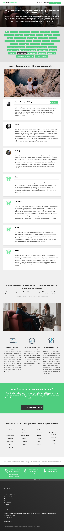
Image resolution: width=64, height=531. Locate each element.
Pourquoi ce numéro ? (41, 464)
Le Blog (40, 2)
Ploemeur (39, 432)
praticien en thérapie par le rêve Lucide (37, 47)
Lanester (25, 441)
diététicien (39, 35)
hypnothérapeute (43, 38)
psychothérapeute (42, 50)
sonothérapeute (32, 53)
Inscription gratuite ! (55, 3)
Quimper (39, 438)
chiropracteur (35, 32)
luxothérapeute (20, 41)
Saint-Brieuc (54, 430)
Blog (5, 500)
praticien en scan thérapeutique (16, 47)
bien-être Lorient (8, 517)
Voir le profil (54, 102)
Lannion (25, 444)
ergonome (56, 35)
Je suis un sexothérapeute (32, 407)
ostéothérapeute (24, 44)
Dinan (10, 444)
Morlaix (39, 430)
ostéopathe (14, 44)
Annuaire (6, 493)
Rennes (39, 444)
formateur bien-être (20, 38)
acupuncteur (14, 32)
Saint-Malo (53, 437)
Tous (7, 32)
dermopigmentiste (29, 35)
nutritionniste (46, 41)
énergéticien (48, 35)
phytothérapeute (35, 44)
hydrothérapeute (32, 38)
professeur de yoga (13, 50)
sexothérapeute (22, 53)
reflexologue (53, 50)
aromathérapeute (24, 32)
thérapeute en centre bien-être (25, 56)
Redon (39, 441)
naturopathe (37, 41)
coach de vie (55, 32)
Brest (10, 430)
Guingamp (24, 430)
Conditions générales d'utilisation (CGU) (13, 495)
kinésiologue (53, 38)
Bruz (10, 432)
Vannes (54, 440)
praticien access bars (47, 44)
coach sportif (18, 35)
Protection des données (9, 496)
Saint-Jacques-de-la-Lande (53, 433)
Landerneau (25, 438)
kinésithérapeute (9, 41)
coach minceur (9, 35)
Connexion (46, 2)
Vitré (53, 443)
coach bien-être (45, 32)
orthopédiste (55, 41)
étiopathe (9, 38)
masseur (29, 41)
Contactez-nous (7, 502)
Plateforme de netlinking (9, 498)
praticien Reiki (52, 47)
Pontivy (39, 435)
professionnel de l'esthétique (27, 50)
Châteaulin (10, 438)
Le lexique (6, 504)
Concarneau (10, 441)
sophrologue (42, 53)
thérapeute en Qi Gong (41, 56)
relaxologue (12, 53)
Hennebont (25, 432)
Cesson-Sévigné (10, 435)
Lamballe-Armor (25, 435)
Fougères (10, 447)
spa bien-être (51, 53)
